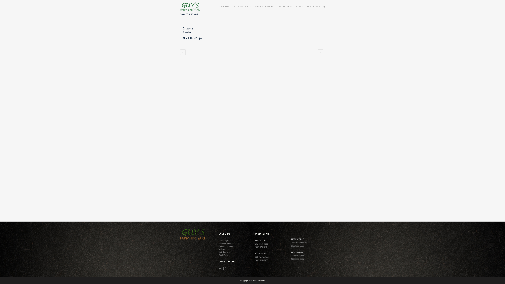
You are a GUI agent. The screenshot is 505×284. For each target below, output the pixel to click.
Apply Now (225, 255)
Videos (223, 249)
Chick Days (225, 240)
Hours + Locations (228, 246)
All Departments (227, 243)
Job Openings (226, 252)
